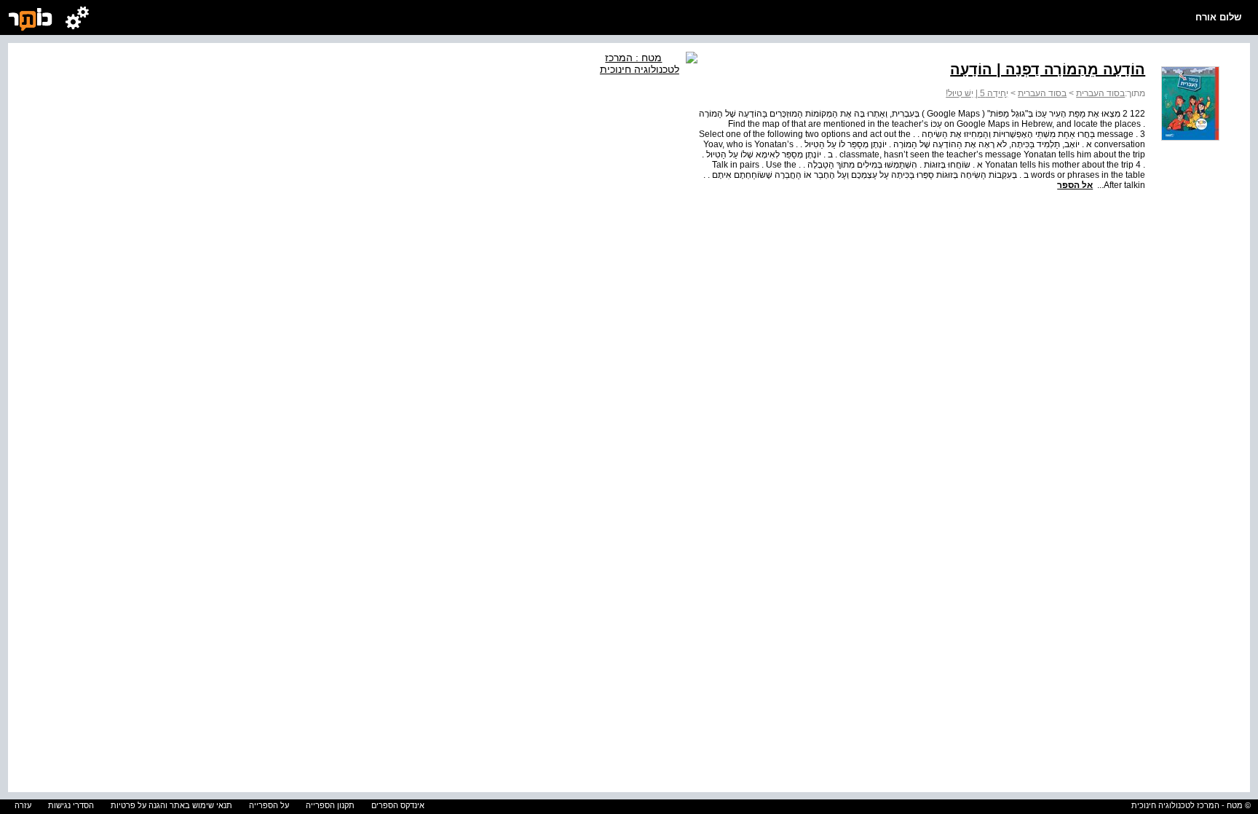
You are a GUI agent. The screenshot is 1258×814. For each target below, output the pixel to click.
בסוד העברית (1100, 93)
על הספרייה (269, 805)
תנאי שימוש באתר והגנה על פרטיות (171, 805)
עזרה (23, 805)
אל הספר (1075, 185)
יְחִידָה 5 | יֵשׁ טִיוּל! (977, 93)
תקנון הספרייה (330, 805)
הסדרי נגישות (71, 805)
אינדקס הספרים (397, 805)
